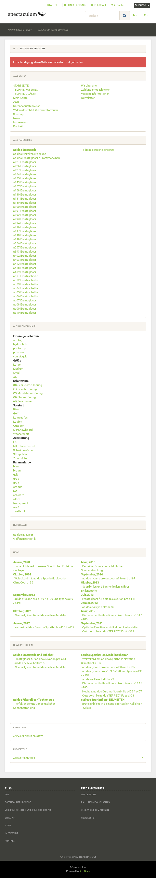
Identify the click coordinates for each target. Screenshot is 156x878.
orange (17, 486)
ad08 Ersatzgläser (24, 304)
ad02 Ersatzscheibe (25, 280)
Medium (18, 368)
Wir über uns (89, 85)
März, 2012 (88, 611)
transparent (20, 503)
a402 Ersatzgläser (24, 255)
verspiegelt (20, 356)
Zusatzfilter (20, 458)
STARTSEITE (54, 5)
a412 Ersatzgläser (24, 263)
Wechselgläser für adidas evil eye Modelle (40, 615)
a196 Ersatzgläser (24, 227)
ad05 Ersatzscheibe (25, 292)
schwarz (18, 495)
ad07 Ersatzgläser (24, 300)
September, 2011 (92, 623)
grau (16, 478)
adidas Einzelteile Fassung (29, 153)
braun (17, 470)
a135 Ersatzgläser (24, 178)
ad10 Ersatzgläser (24, 312)
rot (15, 490)
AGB (16, 101)
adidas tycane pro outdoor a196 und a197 (108, 578)
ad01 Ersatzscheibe (25, 276)
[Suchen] (124, 16)
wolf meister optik (24, 538)
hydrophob (20, 344)
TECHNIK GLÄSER (98, 5)
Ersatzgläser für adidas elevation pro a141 (108, 598)
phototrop (19, 348)
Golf (15, 413)
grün (16, 482)
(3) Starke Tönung (24, 397)
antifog (17, 340)
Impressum (20, 122)
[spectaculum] (27, 14)
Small (16, 372)
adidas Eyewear (23, 534)
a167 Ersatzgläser (24, 186)
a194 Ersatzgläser (24, 223)
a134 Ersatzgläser (24, 174)
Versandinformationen (95, 93)
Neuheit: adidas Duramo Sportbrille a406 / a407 (44, 627)
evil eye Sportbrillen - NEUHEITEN (103, 699)
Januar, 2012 (21, 623)
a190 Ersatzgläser (24, 206)
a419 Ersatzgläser (24, 272)
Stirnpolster (20, 454)
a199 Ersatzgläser (24, 239)
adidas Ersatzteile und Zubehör (33, 654)
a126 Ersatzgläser (24, 166)
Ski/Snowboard (23, 429)
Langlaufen (20, 417)
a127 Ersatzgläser (24, 170)
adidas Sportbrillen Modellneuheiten (104, 654)
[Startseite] (14, 48)
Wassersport (21, 433)
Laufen (17, 421)
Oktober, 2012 (22, 611)
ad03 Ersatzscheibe (25, 284)
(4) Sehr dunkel (22, 401)
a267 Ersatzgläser (24, 247)
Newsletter (88, 97)
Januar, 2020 (21, 562)
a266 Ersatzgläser (24, 243)
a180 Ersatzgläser (24, 194)
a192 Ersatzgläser (24, 214)
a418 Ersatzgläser (24, 267)
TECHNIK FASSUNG (75, 5)
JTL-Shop (85, 871)
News (16, 118)
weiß (16, 507)
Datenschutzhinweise (26, 106)
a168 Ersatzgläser (24, 190)
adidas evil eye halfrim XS (98, 607)
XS (15, 376)
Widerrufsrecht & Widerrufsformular (35, 110)
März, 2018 (88, 562)
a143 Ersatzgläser (24, 182)
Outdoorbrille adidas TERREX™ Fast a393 (108, 631)
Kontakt (18, 126)
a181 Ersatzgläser (24, 198)
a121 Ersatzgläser (24, 162)
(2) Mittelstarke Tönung (28, 393)
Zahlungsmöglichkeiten (95, 89)
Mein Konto (117, 5)
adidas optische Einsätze (53, 30)
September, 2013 (24, 594)
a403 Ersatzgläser (24, 259)
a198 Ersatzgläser (24, 235)
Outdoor (18, 425)
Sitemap (18, 114)
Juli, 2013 (87, 594)
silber (16, 499)
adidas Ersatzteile (19, 30)
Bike (15, 409)
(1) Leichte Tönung (25, 389)
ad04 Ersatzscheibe (25, 288)
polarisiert (19, 352)
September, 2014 (92, 574)
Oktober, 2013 (90, 582)
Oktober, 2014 (22, 574)
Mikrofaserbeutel (24, 446)
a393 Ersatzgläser (24, 251)
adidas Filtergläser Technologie (33, 699)
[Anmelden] (135, 15)
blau (16, 466)
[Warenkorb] (145, 15)
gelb (15, 474)
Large (17, 364)
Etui (15, 442)
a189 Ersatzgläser (24, 202)
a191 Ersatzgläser (24, 210)
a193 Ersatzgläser (24, 219)
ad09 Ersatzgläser (24, 308)
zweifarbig (19, 511)
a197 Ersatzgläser (24, 231)
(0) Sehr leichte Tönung (27, 385)
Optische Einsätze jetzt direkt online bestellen (110, 627)
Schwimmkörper (23, 450)
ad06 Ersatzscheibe (25, 296)
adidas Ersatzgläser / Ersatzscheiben (36, 157)
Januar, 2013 (89, 602)
